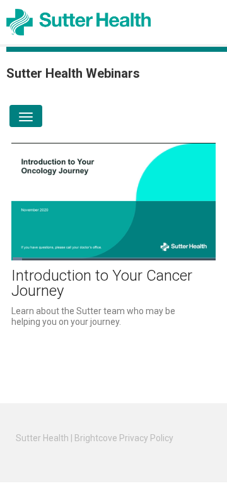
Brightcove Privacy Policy (123, 438)
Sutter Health (42, 438)
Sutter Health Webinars (73, 73)
